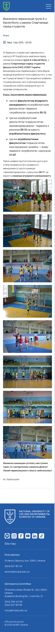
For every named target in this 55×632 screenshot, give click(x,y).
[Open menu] (48, 6)
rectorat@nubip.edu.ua (17, 571)
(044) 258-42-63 (13, 601)
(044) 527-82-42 (13, 566)
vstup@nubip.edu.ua (16, 610)
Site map (10, 543)
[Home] (6, 6)
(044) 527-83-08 (13, 604)
